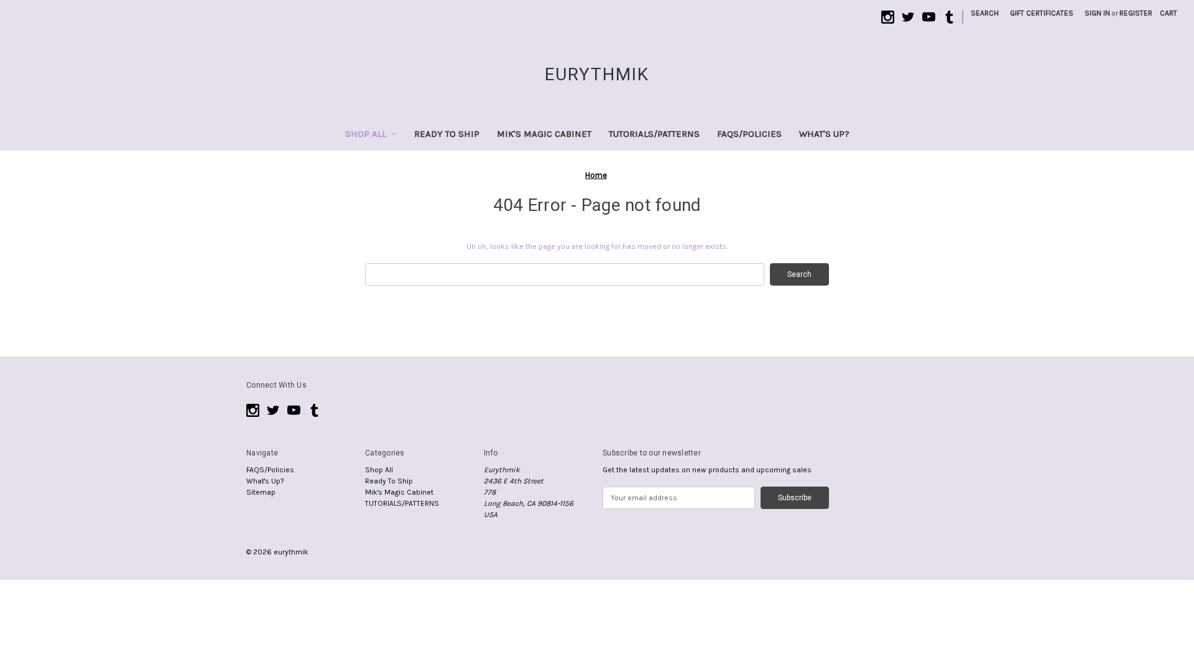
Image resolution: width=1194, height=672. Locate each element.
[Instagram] (887, 17)
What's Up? (824, 133)
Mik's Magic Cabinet (544, 133)
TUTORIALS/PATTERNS (654, 133)
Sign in (1097, 13)
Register (1135, 13)
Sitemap (260, 492)
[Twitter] (908, 17)
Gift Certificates (1041, 13)
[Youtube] (928, 17)
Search (985, 13)
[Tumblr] (949, 17)
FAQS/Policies (749, 133)
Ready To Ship (446, 133)
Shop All (365, 133)
